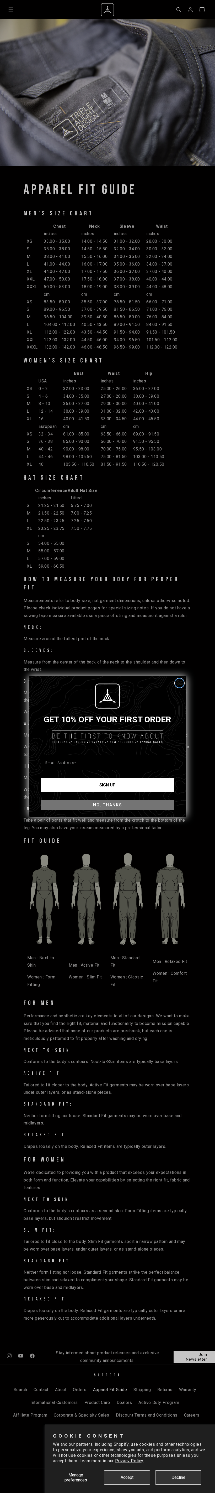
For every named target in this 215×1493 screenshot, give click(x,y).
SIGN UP (107, 784)
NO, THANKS (107, 804)
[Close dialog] (179, 683)
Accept (127, 1477)
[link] (107, 696)
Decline (178, 1477)
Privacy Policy (129, 1460)
